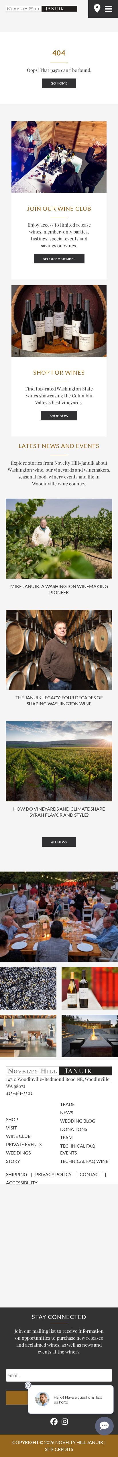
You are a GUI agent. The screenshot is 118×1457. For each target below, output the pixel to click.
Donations (73, 1129)
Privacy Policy (53, 1174)
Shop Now (59, 415)
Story (13, 1161)
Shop (12, 1119)
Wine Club (18, 1136)
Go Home (59, 83)
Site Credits (59, 1449)
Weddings (18, 1152)
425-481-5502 (19, 1093)
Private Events (24, 1144)
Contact (90, 1174)
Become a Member (59, 258)
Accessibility (22, 1182)
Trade (67, 1104)
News (66, 1112)
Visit (11, 1127)
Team (66, 1137)
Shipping (16, 1174)
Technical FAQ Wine (84, 1161)
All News (59, 842)
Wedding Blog (77, 1120)
